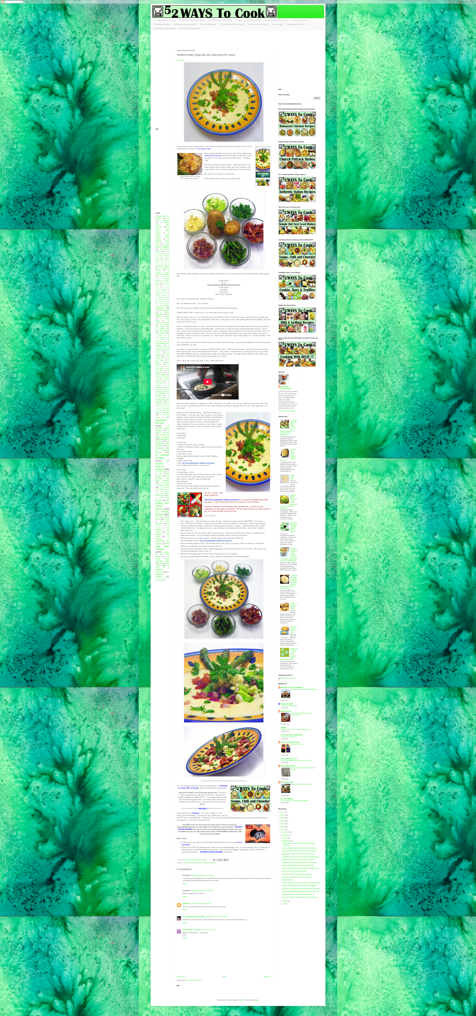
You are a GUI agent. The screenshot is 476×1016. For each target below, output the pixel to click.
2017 (282, 812)
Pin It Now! (181, 60)
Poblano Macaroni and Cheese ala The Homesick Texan (301, 883)
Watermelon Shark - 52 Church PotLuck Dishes (298, 894)
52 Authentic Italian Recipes (162, 428)
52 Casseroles (277, 24)
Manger (283, 727)
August (284, 901)
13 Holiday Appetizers (162, 307)
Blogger (256, 1000)
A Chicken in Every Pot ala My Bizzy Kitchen (297, 874)
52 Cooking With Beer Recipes (277, 20)
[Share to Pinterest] (227, 860)
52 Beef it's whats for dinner (162, 436)
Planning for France (297, 744)
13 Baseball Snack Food (162, 241)
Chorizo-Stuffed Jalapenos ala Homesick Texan (298, 865)
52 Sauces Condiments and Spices (162, 540)
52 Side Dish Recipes (162, 546)
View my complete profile (286, 411)
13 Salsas (159, 383)
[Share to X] (222, 860)
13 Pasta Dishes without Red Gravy (162, 368)
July (283, 904)
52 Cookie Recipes (300, 20)
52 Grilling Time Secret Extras (220, 20)
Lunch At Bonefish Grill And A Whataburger (303, 689)
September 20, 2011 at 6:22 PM (200, 903)
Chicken (158, 578)
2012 (282, 827)
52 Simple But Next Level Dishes (192, 20)
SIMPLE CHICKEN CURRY (289, 706)
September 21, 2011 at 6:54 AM (204, 930)
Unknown (186, 903)
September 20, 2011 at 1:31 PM (202, 875)
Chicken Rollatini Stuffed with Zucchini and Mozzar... (299, 848)
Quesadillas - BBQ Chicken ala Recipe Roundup (298, 854)
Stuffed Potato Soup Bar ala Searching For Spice (298, 859)
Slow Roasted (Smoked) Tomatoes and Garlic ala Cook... (301, 891)
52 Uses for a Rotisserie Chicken (248, 20)
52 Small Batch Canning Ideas (232, 24)
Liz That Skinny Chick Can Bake (194, 916)
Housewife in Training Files (289, 737)
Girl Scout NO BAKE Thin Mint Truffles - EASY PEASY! (293, 527)
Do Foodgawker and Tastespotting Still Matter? (295, 800)
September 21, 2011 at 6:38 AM (216, 916)
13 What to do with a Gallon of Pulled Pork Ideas (162, 408)
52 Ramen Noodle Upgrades (185, 24)
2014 (282, 821)
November (286, 835)
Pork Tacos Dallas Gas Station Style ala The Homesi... (300, 897)
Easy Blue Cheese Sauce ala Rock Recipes (297, 877)
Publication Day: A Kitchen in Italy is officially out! (295, 729)
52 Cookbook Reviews (162, 471)
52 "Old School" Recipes (162, 411)
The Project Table (287, 782)
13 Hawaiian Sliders (163, 301)
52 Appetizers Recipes (295, 24)
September (286, 841)
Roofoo (241, 1000)
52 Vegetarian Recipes (162, 574)
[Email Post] (213, 859)
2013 (282, 824)
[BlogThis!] (220, 860)
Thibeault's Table (287, 704)
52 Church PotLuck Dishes (257, 24)
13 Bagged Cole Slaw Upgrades (162, 224)
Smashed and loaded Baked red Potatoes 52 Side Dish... (301, 888)
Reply (185, 884)
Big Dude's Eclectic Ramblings (292, 687)
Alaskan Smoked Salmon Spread (301, 784)
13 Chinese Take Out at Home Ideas (162, 262)
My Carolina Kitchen (288, 766)
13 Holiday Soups (161, 335)
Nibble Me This (286, 711)
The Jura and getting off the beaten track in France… (297, 760)
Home (224, 977)
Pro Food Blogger (287, 799)
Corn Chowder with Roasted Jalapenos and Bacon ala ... (301, 868)
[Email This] (218, 860)
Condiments (165, 578)
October (285, 838)
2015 (282, 818)
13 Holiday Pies (162, 329)
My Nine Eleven (287, 880)
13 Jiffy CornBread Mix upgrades (162, 344)
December (286, 832)
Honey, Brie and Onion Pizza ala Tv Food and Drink (299, 851)
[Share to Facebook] (225, 860)
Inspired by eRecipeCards (286, 388)
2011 (282, 829)
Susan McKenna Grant (289, 758)
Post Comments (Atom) (193, 980)
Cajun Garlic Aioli (292, 477)
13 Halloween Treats (162, 299)
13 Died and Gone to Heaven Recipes (162, 278)
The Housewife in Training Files (292, 735)
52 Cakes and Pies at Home (165, 20)
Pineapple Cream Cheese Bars (293, 629)
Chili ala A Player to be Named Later (294, 871)
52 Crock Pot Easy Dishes (190, 28)
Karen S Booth (188, 930)
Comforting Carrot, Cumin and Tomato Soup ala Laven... (301, 857)
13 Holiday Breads (162, 310)
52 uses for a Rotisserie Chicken (206, 862)
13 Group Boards (161, 297)
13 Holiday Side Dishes (162, 332)
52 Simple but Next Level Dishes (162, 554)
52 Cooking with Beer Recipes (162, 478)
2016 (282, 815)
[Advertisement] (201, 39)
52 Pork (166, 519)
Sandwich (160, 580)
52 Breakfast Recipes (162, 24)
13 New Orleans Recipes (162, 362)
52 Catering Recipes (208, 24)
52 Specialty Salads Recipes (165, 28)
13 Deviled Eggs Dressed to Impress (162, 272)
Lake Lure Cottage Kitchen (290, 742)
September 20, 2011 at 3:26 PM (202, 890)
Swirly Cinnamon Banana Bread (293, 605)
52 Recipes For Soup (188, 862)
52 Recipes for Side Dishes (162, 530)
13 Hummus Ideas (161, 337)
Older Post (266, 977)
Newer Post (181, 977)
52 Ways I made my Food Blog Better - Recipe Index (299, 862)
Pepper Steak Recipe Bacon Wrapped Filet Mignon (299, 886)
